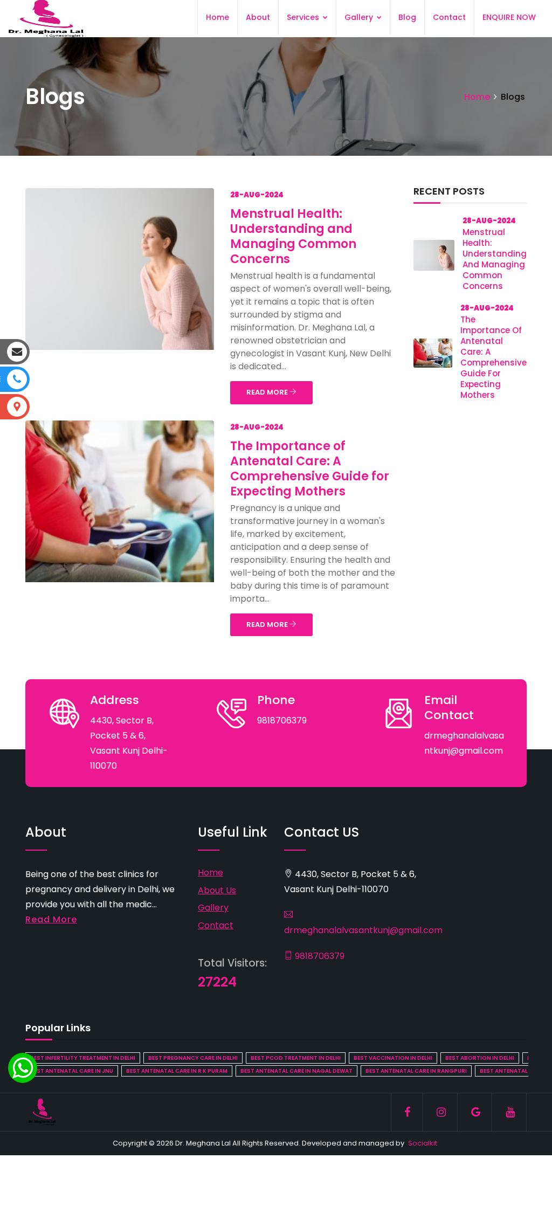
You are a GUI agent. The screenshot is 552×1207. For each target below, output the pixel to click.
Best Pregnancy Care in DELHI (193, 1058)
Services (304, 17)
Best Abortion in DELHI (479, 1058)
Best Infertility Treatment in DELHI (82, 1058)
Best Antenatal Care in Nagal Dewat (296, 1071)
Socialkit (422, 1143)
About (258, 17)
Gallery (359, 17)
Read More (51, 919)
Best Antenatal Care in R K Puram (176, 1071)
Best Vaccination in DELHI (393, 1058)
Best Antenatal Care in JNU (71, 1071)
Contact (449, 17)
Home (217, 17)
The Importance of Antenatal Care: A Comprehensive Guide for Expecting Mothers (309, 469)
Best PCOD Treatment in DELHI (296, 1058)
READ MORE (267, 392)
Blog (407, 17)
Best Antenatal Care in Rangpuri (416, 1071)
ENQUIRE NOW (509, 17)
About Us (217, 890)
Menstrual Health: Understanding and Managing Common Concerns (293, 236)
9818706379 (318, 956)
